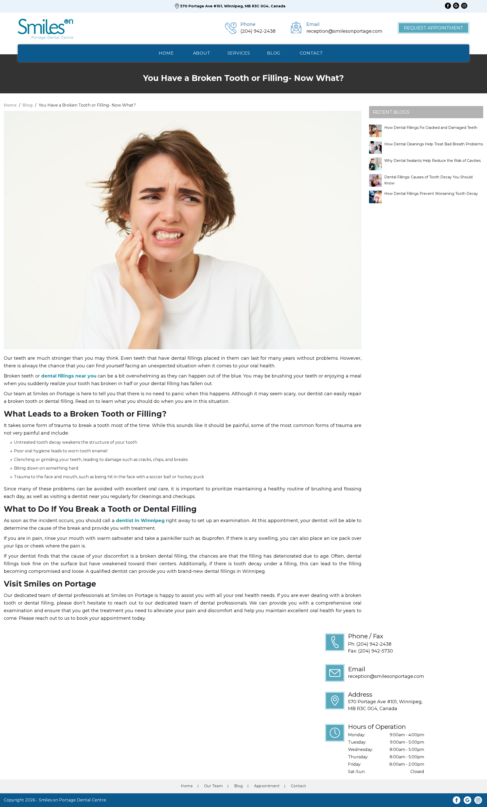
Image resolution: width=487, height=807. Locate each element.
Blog (28, 105)
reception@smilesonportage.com (386, 676)
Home (10, 105)
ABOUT (202, 53)
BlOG (274, 53)
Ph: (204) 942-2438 (369, 644)
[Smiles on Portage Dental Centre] (46, 27)
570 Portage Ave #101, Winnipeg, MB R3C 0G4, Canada (232, 6)
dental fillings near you (68, 376)
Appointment (267, 786)
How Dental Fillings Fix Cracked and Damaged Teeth (430, 127)
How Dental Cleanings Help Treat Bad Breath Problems (433, 144)
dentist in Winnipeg (140, 520)
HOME (166, 53)
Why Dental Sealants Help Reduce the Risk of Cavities (432, 160)
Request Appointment (433, 28)
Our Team (213, 786)
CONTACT (311, 53)
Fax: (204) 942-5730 (370, 651)
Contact (298, 786)
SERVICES (239, 53)
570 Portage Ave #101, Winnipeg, (385, 705)
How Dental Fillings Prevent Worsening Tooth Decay (431, 193)
